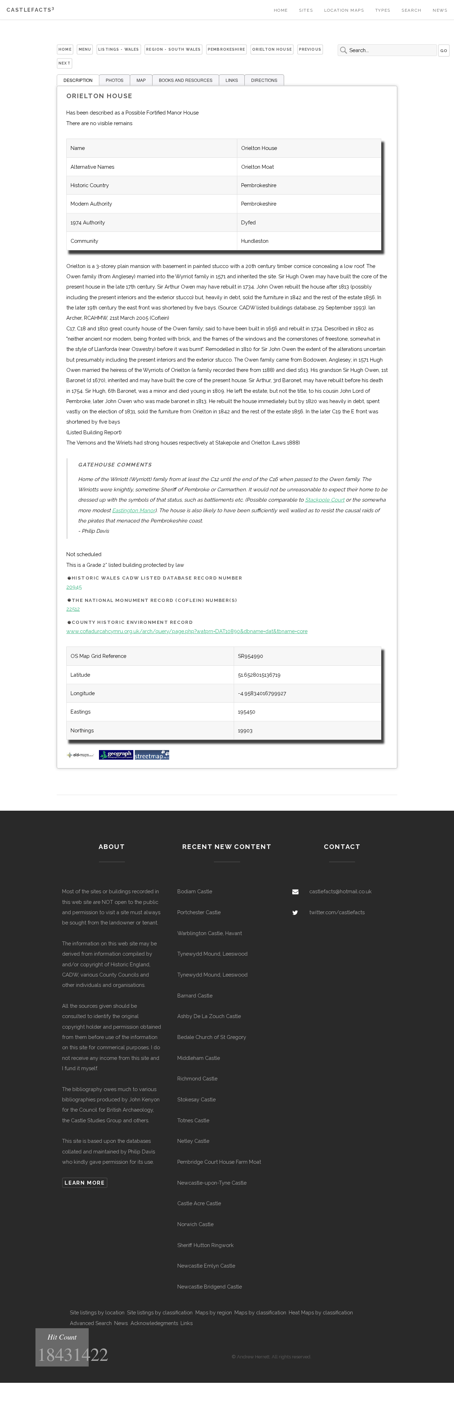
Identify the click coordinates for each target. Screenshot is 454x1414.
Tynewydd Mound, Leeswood (212, 954)
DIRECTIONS (264, 80)
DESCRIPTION (78, 80)
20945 (74, 587)
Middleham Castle (198, 1058)
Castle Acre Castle (199, 1203)
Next (65, 63)
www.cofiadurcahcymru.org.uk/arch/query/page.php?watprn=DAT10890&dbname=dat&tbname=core (187, 631)
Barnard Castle (194, 996)
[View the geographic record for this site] (116, 758)
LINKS (232, 80)
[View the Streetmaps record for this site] (152, 758)
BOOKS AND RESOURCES (185, 80)
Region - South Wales (173, 49)
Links (187, 1323)
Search (412, 10)
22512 (73, 609)
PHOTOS (114, 80)
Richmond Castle (197, 1078)
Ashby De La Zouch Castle (209, 1016)
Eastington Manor (133, 510)
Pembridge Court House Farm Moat (219, 1162)
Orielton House (272, 49)
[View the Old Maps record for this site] (82, 758)
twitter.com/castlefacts (337, 912)
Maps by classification (260, 1312)
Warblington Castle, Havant (209, 933)
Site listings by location (97, 1312)
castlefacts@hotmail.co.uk (340, 891)
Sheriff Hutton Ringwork (205, 1245)
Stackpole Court (324, 500)
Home (281, 10)
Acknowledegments (154, 1323)
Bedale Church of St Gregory (211, 1037)
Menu (85, 49)
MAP (141, 80)
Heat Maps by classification (321, 1312)
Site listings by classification (160, 1312)
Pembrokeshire (226, 49)
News (440, 10)
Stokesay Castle (196, 1099)
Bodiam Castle (194, 891)
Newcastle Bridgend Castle (209, 1287)
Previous (310, 49)
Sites (306, 10)
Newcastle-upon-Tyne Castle (212, 1183)
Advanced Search (91, 1323)
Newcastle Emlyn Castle (206, 1266)
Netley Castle (193, 1141)
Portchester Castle (199, 912)
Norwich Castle (195, 1224)
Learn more (85, 1183)
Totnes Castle (193, 1120)
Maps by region (213, 1312)
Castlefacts (30, 10)
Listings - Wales (118, 49)
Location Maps (344, 10)
